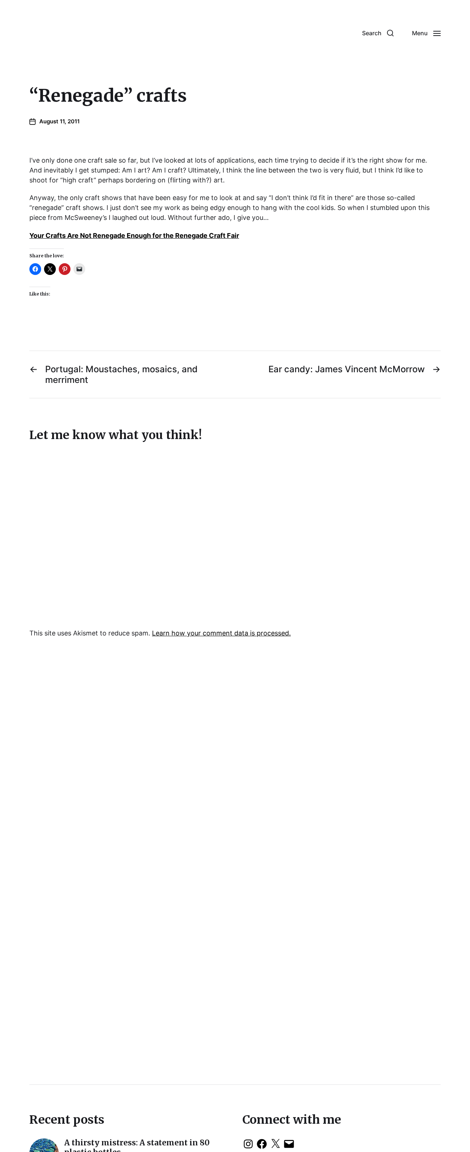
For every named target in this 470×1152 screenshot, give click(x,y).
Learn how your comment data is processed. (221, 633)
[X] (275, 1144)
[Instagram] (248, 1144)
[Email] (289, 1144)
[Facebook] (262, 1144)
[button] (378, 33)
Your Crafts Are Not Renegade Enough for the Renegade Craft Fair (134, 235)
